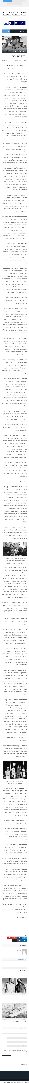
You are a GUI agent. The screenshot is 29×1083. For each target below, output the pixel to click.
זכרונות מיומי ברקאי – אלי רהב (19, 996)
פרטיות (4, 1082)
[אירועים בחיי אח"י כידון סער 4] (14, 1011)
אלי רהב (23, 60)
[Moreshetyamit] (14, 13)
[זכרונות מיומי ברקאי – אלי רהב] (14, 986)
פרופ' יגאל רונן (23, 970)
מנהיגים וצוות (4, 60)
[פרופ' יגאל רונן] (14, 967)
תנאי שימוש (10, 1082)
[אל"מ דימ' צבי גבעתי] (14, 45)
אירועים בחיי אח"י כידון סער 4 (19, 1021)
